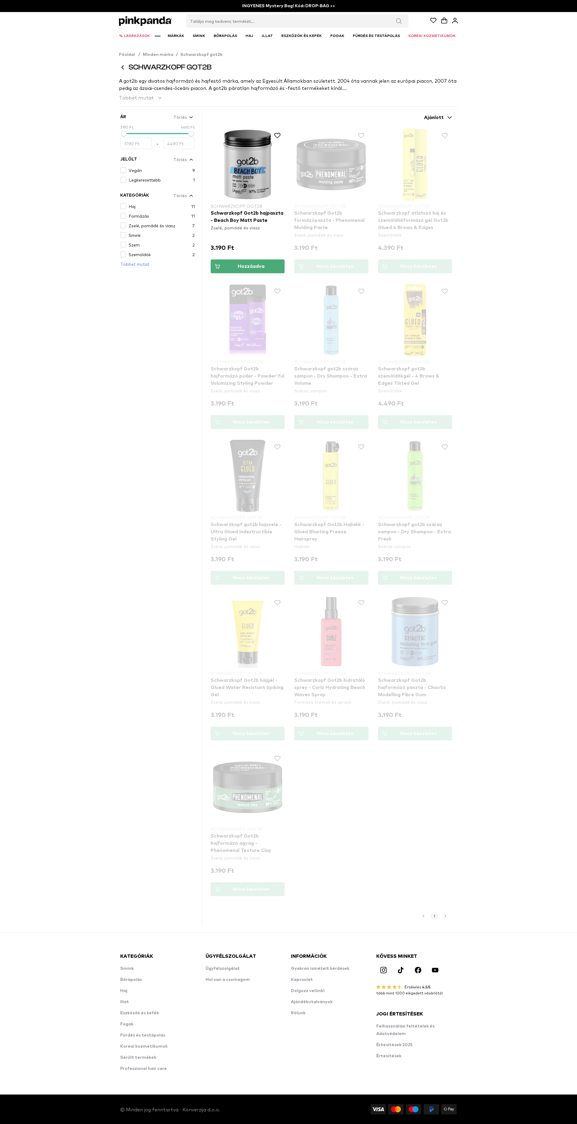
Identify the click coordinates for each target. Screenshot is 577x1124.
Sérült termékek (138, 1057)
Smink (127, 968)
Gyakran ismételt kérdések (320, 968)
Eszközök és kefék (139, 1013)
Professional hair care (143, 1069)
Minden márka (158, 55)
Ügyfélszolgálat (223, 968)
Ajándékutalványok (312, 1002)
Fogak (126, 1024)
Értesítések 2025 (394, 1045)
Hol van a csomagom (228, 980)
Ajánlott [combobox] (434, 117)
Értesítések (388, 1056)
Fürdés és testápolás (142, 1035)
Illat (124, 1002)
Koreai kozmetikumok (144, 1046)
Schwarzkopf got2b (201, 55)
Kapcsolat (302, 980)
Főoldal (129, 55)
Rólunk (298, 1013)
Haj (123, 991)
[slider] (124, 134)
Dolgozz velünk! (308, 991)
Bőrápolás (131, 980)
